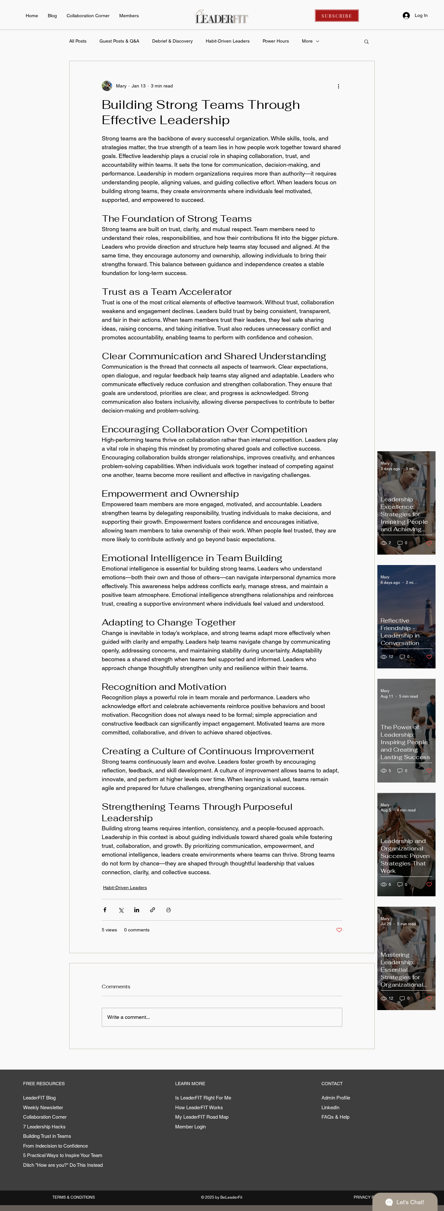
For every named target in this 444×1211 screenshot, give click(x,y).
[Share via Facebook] (105, 910)
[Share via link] (153, 910)
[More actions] (338, 86)
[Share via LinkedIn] (137, 910)
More (307, 41)
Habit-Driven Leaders (228, 41)
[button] (366, 41)
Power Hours (276, 41)
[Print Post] (168, 910)
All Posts (77, 41)
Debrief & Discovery (172, 41)
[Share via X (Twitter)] (121, 910)
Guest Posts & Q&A (119, 41)
